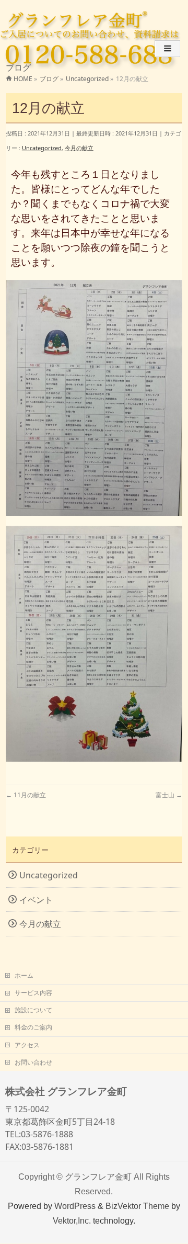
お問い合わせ (33, 1062)
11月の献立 (26, 794)
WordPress (75, 1206)
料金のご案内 (33, 1027)
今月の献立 (79, 148)
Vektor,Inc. (72, 1220)
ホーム (24, 975)
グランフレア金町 (98, 1176)
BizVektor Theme (137, 1206)
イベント (36, 900)
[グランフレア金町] (78, 21)
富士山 (169, 794)
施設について (33, 1009)
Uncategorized (42, 148)
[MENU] (167, 48)
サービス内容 (33, 992)
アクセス (27, 1045)
